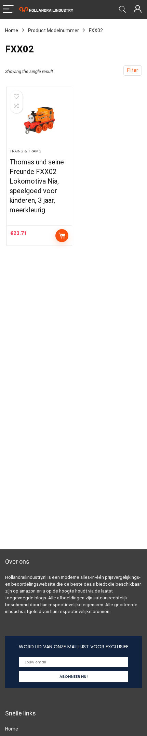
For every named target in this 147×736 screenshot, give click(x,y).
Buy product (61, 235)
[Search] (122, 9)
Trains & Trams (25, 151)
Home (11, 30)
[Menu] (8, 9)
